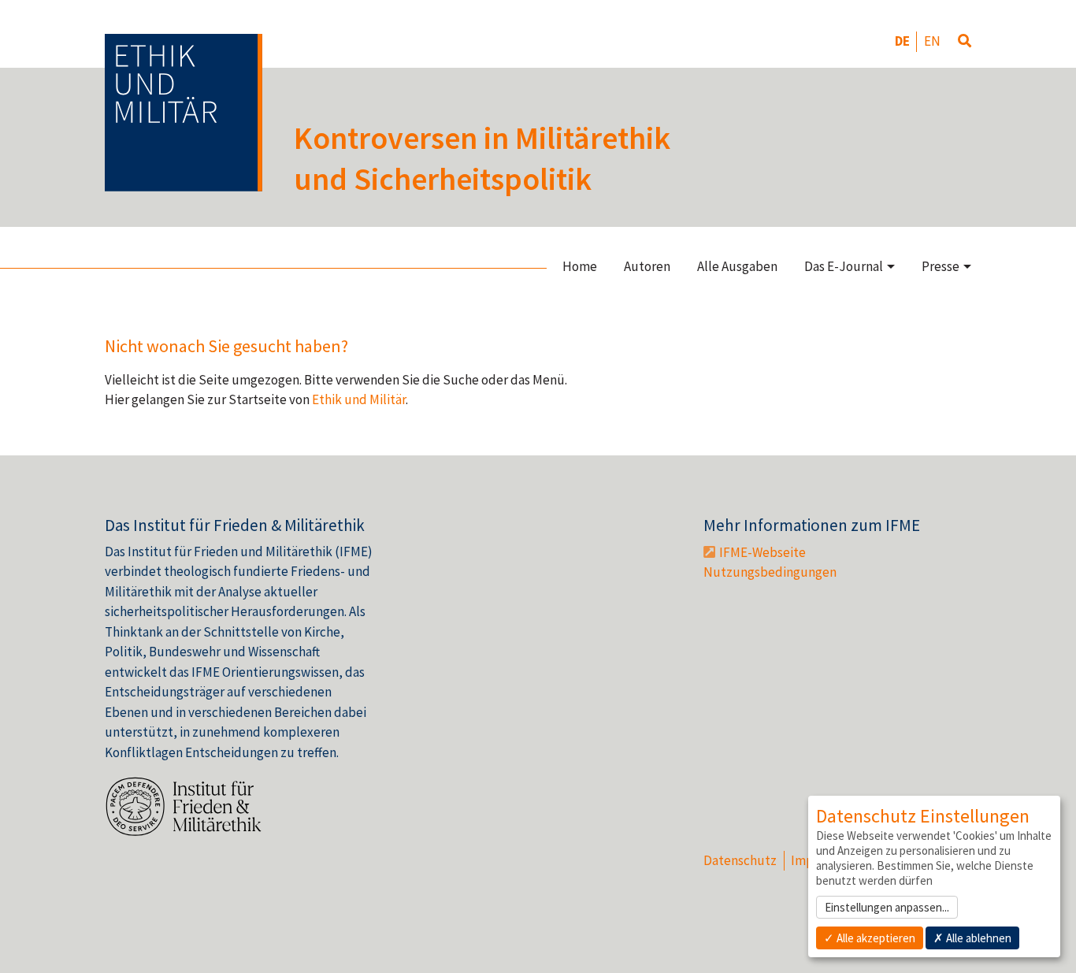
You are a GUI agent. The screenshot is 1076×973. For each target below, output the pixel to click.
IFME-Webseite (762, 552)
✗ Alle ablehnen (972, 937)
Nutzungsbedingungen (770, 572)
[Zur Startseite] (183, 112)
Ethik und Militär (359, 399)
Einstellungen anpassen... (887, 907)
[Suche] (964, 42)
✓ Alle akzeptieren (869, 937)
